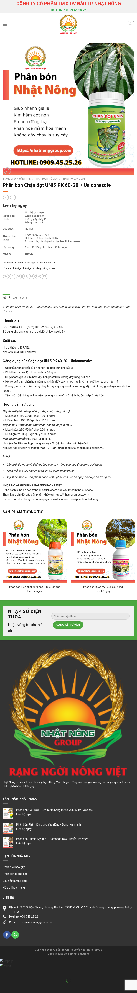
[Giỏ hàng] (131, 24)
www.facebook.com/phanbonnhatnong (74, 499)
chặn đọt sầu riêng (31, 268)
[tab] (6, 297)
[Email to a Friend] (25, 276)
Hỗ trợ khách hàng (14, 887)
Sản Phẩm (25, 178)
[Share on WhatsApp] (6, 276)
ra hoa (52, 268)
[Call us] (15, 935)
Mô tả (6, 297)
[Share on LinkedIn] (44, 276)
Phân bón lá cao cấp (24, 262)
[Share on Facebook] (12, 276)
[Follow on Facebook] (7, 935)
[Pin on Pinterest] (32, 276)
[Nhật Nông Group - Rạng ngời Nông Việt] (69, 24)
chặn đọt (16, 268)
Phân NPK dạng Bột (73, 178)
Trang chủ (9, 178)
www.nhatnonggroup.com (36, 922)
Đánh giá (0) (20, 297)
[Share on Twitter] (19, 276)
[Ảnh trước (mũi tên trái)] (3, 986)
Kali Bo (50, 443)
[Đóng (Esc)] (3, 971)
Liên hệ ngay (15, 205)
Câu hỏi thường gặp (15, 880)
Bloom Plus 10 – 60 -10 (45, 448)
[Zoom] (7, 170)
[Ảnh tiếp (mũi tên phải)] (14, 986)
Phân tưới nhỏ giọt (46, 178)
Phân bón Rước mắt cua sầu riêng (103, 587)
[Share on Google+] (38, 276)
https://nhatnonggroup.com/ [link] (72, 494)
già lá (44, 268)
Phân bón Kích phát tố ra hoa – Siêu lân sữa (34, 587)
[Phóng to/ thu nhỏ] (14, 971)
